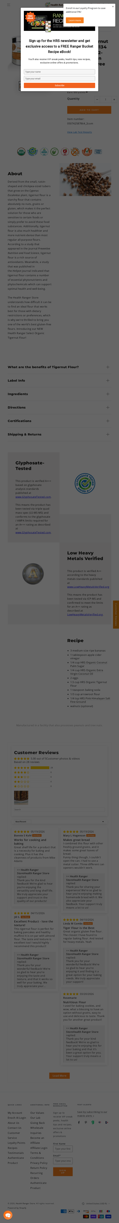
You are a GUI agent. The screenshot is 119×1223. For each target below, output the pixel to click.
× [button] (113, 6)
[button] (7, 1215)
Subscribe (59, 85)
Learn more (75, 20)
